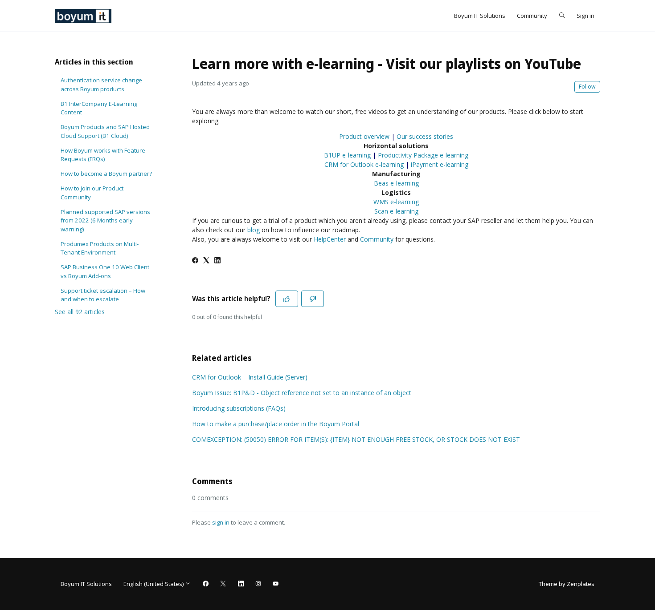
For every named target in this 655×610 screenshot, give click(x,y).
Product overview (364, 136)
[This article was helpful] (286, 299)
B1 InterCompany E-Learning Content (99, 108)
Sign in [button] (585, 16)
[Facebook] (195, 261)
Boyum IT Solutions (479, 16)
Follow (587, 86)
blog (253, 230)
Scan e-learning (396, 211)
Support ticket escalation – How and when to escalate (103, 295)
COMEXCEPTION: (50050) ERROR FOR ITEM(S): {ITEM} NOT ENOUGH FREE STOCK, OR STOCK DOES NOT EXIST (356, 439)
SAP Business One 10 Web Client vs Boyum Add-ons (105, 271)
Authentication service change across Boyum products (101, 84)
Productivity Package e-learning (423, 155)
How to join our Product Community (92, 192)
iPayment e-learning (439, 164)
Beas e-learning (396, 183)
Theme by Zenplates (566, 583)
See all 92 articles (80, 311)
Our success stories (425, 136)
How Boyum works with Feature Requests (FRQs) (103, 154)
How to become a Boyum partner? (106, 174)
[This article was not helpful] (312, 299)
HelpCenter (330, 239)
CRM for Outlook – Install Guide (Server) (249, 377)
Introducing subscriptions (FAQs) (239, 408)
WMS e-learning (396, 202)
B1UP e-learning (347, 155)
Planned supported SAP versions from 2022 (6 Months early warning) (105, 220)
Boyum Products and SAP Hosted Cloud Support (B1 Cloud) (105, 131)
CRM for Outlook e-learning (364, 164)
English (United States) (154, 584)
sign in (220, 522)
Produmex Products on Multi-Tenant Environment (100, 248)
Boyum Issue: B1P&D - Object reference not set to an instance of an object (301, 392)
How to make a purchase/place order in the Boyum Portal (275, 424)
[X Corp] (206, 261)
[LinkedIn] (217, 261)
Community (532, 16)
